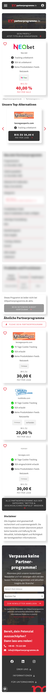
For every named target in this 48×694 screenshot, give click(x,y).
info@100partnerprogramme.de (23, 650)
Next (45, 128)
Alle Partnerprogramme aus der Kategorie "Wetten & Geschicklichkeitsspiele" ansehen (24, 503)
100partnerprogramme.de (12, 99)
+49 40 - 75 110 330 (17, 646)
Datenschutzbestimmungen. (24, 617)
